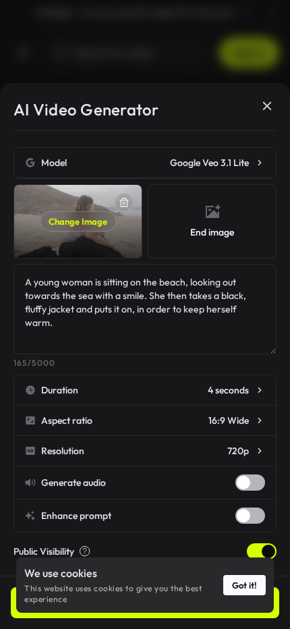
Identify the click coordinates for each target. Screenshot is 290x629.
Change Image (78, 221)
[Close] (267, 106)
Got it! (244, 585)
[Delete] (124, 202)
